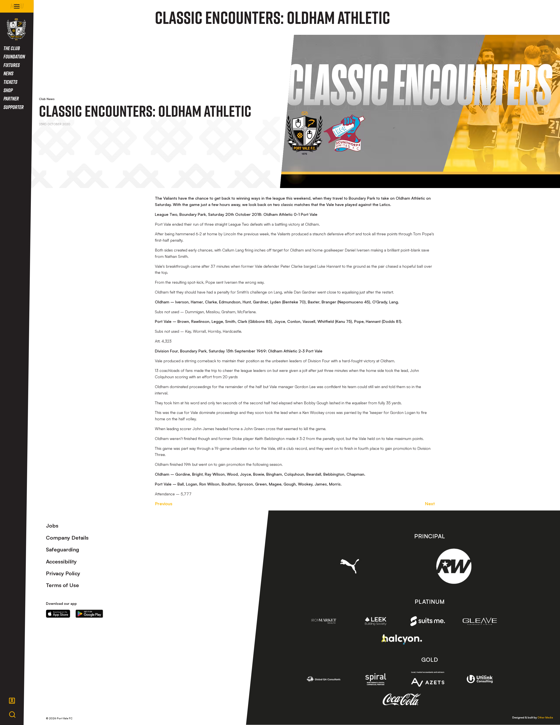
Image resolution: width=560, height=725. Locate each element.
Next (430, 503)
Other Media (545, 717)
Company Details (67, 537)
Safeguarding (62, 549)
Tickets (10, 82)
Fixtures (12, 65)
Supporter (14, 107)
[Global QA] (323, 679)
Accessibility (61, 561)
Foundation (14, 56)
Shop (8, 90)
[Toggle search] (12, 714)
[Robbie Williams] (454, 566)
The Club (12, 48)
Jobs (52, 525)
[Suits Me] (427, 621)
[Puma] (349, 566)
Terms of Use (62, 585)
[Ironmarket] (323, 621)
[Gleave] (479, 621)
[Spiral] (376, 679)
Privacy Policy (63, 573)
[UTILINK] (479, 679)
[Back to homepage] (16, 29)
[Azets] (427, 679)
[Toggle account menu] (12, 700)
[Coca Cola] (402, 699)
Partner (11, 98)
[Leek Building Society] (376, 621)
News (8, 73)
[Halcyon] (402, 639)
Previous (163, 503)
